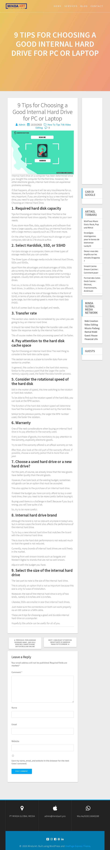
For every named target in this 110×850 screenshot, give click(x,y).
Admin (22, 124)
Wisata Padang (92, 328)
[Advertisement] (97, 140)
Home (58, 6)
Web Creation (91, 321)
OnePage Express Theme (77, 846)
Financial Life (91, 339)
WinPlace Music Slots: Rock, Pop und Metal (91, 224)
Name (14, 707)
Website (15, 741)
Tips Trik (60, 124)
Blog (84, 6)
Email (14, 724)
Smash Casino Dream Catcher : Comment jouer (91, 269)
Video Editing (91, 324)
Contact (97, 6)
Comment (17, 672)
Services (71, 6)
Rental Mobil (91, 331)
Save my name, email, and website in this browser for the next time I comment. (40, 762)
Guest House (91, 335)
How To (51, 124)
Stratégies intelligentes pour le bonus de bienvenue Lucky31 (91, 239)
